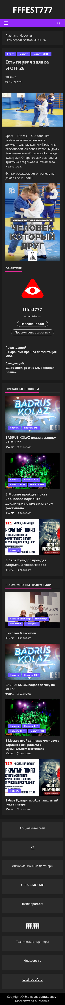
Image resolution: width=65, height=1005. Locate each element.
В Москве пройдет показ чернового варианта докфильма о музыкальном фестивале (29, 501)
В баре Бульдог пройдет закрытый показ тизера (25, 562)
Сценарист (31, 623)
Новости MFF (31, 427)
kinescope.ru (32, 961)
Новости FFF (31, 479)
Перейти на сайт (32, 324)
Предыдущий (31, 351)
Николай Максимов (20, 633)
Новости (23, 54)
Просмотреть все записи (32, 332)
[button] (6, 23)
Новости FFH (37, 484)
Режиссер (15, 623)
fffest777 (33, 9)
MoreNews (22, 1001)
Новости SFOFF (41, 54)
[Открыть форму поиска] (58, 23)
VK (32, 847)
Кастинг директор (20, 618)
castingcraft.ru (32, 980)
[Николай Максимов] (32, 610)
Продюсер (41, 618)
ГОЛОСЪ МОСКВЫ (32, 885)
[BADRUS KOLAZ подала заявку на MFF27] (32, 414)
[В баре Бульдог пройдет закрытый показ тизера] (32, 537)
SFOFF (10, 54)
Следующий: (29, 367)
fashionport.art (32, 904)
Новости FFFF (17, 484)
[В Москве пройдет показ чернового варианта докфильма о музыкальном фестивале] (32, 471)
